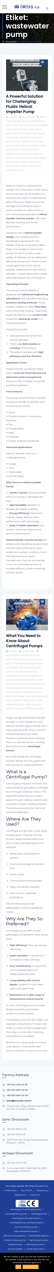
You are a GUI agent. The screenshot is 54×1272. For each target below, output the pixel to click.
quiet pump (33, 158)
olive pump (37, 141)
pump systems (34, 153)
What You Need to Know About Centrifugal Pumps (24, 641)
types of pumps (14, 700)
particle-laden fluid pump (18, 145)
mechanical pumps (32, 688)
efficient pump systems (14, 1235)
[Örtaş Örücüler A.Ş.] (27, 6)
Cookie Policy (10, 1190)
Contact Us (35, 1195)
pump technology (15, 696)
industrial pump (14, 688)
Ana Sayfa (10, 41)
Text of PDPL (27, 1190)
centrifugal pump (39, 1214)
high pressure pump (35, 684)
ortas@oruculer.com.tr (18, 1100)
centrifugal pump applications (28, 663)
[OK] (50, 1262)
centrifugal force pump (17, 659)
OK (18, 1267)
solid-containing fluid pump (26, 162)
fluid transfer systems (26, 679)
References (42, 1190)
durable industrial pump (33, 121)
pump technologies (16, 158)
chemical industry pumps (18, 671)
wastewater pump (15, 170)
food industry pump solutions (20, 125)
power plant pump (31, 692)
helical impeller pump (24, 129)
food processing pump (14, 1240)
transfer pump (13, 166)
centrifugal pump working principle (23, 667)
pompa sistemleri (22, 149)
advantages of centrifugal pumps (22, 655)
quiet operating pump (36, 696)
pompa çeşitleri (13, 692)
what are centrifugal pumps (29, 708)
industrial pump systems (18, 141)
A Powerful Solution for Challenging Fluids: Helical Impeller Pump (24, 104)
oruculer (13, 117)
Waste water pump (31, 166)
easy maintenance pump (26, 1231)
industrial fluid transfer (31, 137)
